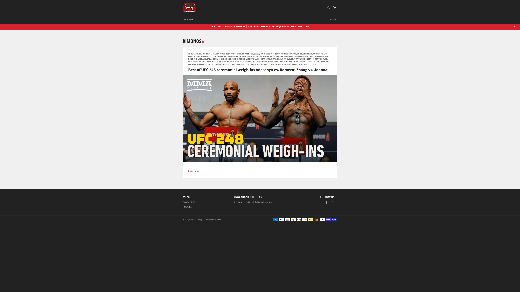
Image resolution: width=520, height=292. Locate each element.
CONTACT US (189, 202)
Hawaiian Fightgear (196, 219)
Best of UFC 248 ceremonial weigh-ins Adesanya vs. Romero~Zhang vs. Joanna (257, 70)
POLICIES (187, 207)
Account (333, 19)
